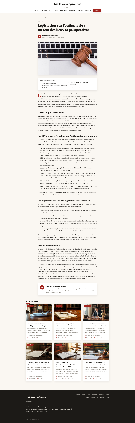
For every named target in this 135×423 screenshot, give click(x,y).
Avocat (51, 10)
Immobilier (63, 10)
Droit (57, 10)
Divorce (80, 10)
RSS (108, 397)
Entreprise (72, 10)
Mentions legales (101, 397)
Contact (97, 10)
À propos (88, 10)
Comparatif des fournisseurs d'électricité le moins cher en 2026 (65, 365)
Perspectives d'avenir (75, 87)
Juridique (44, 10)
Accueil (36, 10)
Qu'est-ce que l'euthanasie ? (49, 83)
